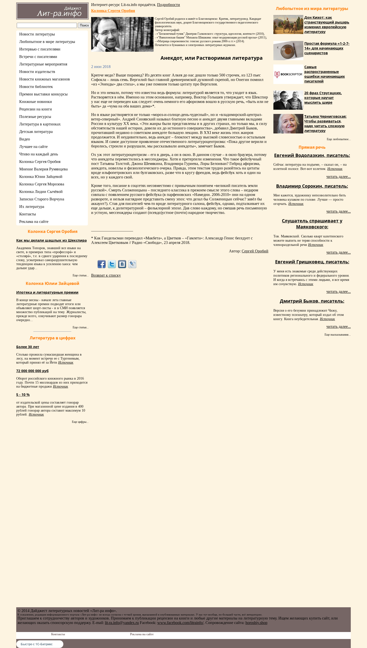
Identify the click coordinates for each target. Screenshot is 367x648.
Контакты (27, 214)
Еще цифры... (80, 422)
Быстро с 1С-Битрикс (37, 644)
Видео (24, 139)
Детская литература (36, 131)
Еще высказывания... (338, 334)
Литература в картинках (40, 124)
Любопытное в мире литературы (47, 41)
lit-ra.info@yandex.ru (122, 623)
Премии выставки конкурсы (43, 94)
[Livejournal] (132, 264)
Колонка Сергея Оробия (39, 161)
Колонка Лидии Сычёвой (41, 191)
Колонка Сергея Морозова (41, 184)
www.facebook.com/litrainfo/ (180, 623)
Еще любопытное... (339, 139)
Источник (65, 362)
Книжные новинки (35, 101)
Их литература (31, 206)
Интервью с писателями (39, 49)
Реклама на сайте (33, 221)
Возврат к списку (106, 275)
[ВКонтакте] (122, 264)
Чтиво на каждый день (38, 154)
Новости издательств (37, 71)
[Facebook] (101, 264)
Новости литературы (37, 34)
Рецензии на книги (35, 109)
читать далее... (338, 176)
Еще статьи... (81, 275)
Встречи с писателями (38, 56)
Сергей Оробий (255, 251)
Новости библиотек (36, 86)
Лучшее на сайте (33, 146)
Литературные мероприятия (43, 64)
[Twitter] (111, 264)
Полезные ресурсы (35, 116)
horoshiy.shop (256, 623)
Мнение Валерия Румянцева (43, 169)
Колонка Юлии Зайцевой (40, 176)
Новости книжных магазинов (44, 79)
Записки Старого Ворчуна (41, 199)
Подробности (168, 4)
